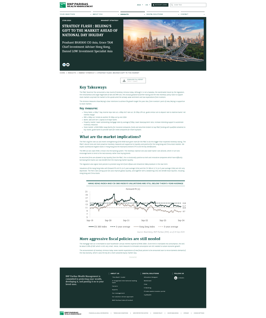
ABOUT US (115, 274)
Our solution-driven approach (122, 297)
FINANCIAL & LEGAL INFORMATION (98, 313)
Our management (118, 293)
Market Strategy (87, 73)
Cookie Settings (199, 313)
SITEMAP (186, 313)
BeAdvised (147, 281)
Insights (72, 73)
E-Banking (147, 288)
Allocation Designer (151, 277)
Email (68, 64)
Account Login (161, 5)
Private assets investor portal (154, 291)
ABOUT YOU (98, 14)
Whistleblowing (173, 313)
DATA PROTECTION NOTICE (140, 313)
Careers (115, 286)
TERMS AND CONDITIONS (121, 313)
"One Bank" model (118, 277)
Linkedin (181, 278)
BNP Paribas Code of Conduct (122, 300)
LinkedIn (64, 64)
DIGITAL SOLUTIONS (155, 14)
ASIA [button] (139, 5)
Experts (115, 290)
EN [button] (147, 5)
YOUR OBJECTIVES (67, 14)
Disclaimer (133, 257)
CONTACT (184, 14)
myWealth (147, 295)
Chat (145, 284)
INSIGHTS (124, 14)
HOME (62, 73)
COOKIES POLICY (157, 313)
